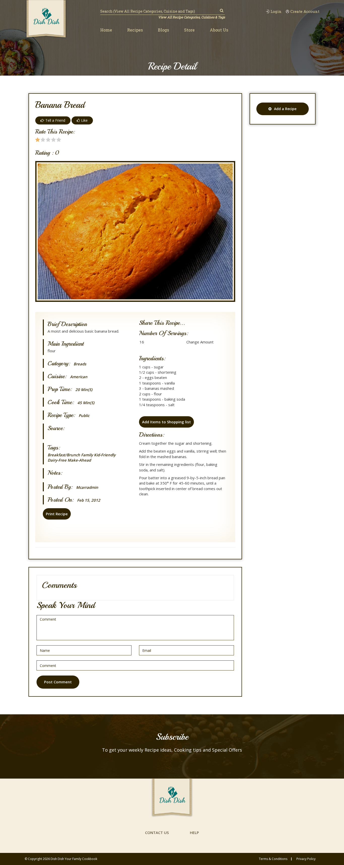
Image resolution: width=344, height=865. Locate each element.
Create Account (304, 11)
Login (276, 11)
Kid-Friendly (105, 454)
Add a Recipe (285, 108)
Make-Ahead (79, 460)
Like (84, 120)
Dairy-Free (57, 460)
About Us (219, 30)
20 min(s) (83, 390)
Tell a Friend (55, 120)
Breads (80, 364)
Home (106, 30)
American (78, 377)
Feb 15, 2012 (88, 500)
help (194, 832)
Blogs (163, 30)
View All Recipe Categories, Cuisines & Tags (191, 17)
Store (189, 30)
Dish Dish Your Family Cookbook (74, 859)
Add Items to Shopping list (166, 421)
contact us (157, 832)
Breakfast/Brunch (64, 454)
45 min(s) (85, 403)
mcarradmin (87, 487)
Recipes (135, 30)
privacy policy (306, 858)
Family (87, 454)
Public (84, 415)
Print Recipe (57, 513)
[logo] (46, 19)
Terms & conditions (273, 858)
